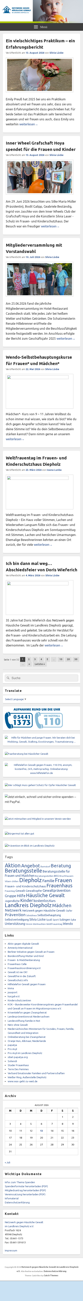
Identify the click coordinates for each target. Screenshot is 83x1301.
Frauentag (10, 891)
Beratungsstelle (23, 870)
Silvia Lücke (56, 53)
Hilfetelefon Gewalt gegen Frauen (27, 984)
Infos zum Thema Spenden (20, 1182)
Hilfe (21, 895)
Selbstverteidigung (17, 919)
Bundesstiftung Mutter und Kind (26, 956)
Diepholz (30, 880)
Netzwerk (13, 910)
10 (60, 659)
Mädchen (61, 905)
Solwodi (12, 1061)
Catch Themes (51, 1275)
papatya (12, 1045)
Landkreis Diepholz (28, 905)
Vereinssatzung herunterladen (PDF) (25, 1194)
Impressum (11, 1250)
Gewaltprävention (56, 890)
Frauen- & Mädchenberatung (24, 960)
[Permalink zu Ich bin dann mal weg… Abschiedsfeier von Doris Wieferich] (39, 584)
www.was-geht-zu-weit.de (22, 1081)
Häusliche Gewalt (45, 895)
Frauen (63, 880)
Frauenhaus (60, 885)
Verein (29, 924)
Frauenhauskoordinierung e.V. (24, 968)
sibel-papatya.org (18, 1057)
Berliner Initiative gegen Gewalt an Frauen (31, 951)
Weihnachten (39, 924)
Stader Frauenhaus (18, 1065)
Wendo (68, 923)
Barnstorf (45, 866)
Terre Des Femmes (18, 1069)
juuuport (12, 992)
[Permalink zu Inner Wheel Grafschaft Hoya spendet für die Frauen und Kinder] (39, 196)
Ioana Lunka (54, 470)
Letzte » (40, 664)
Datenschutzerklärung (17, 1202)
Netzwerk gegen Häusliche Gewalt (43, 910)
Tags (9, 857)
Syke (73, 919)
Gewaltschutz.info (18, 980)
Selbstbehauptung (49, 915)
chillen (15, 881)
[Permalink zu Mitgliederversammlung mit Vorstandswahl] (39, 298)
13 (41, 1130)
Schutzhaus (31, 915)
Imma (11, 988)
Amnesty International (20, 947)
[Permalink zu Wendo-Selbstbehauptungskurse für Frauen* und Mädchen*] (39, 378)
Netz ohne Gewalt (18, 1024)
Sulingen (64, 919)
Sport (56, 919)
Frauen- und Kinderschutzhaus (25, 886)
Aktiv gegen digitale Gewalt (23, 943)
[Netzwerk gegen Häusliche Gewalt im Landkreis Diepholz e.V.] (41, 22)
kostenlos (41, 901)
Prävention (15, 914)
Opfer (69, 910)
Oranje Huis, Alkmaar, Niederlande (27, 1041)
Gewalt (20, 890)
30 (76, 659)
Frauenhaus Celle (17, 964)
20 (68, 659)
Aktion (13, 865)
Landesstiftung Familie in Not (24, 1020)
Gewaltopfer (34, 890)
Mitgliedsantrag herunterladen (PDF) (25, 1190)
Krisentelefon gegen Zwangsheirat (27, 1012)
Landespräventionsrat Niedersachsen (28, 1016)
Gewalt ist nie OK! (17, 972)
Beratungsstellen (44, 876)
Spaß (49, 919)
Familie (48, 880)
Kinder (26, 900)
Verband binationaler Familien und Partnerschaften (36, 1073)
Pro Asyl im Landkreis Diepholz (25, 1053)
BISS (56, 875)
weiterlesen (28, 124)
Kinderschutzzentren (19, 1000)
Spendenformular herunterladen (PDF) (26, 1186)
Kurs (52, 901)
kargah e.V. (14, 996)
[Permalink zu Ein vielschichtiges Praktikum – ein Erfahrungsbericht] (39, 94)
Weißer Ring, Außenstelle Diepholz (27, 1077)
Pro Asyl (12, 1049)
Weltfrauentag (54, 924)
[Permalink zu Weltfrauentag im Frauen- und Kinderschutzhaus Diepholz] (39, 478)
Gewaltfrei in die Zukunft (22, 976)
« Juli (7, 1162)
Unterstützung (15, 923)
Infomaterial (12, 1198)
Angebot (30, 865)
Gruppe (10, 896)
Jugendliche (12, 901)
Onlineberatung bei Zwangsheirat (27, 1037)
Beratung (61, 865)
